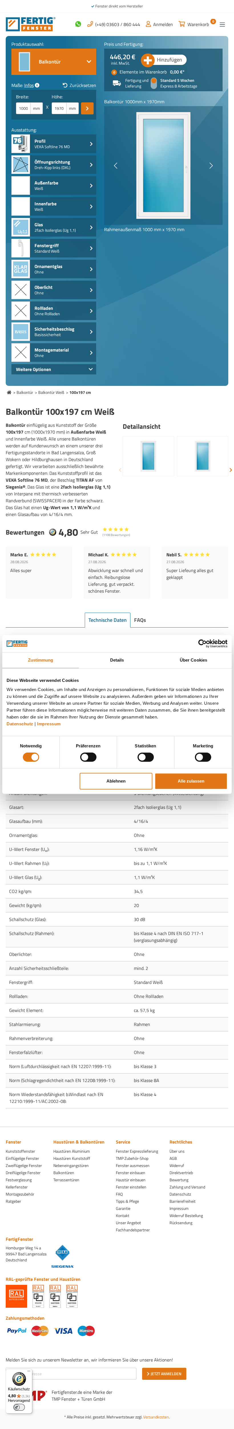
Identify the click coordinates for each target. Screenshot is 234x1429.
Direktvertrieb (181, 1173)
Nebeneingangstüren (71, 1165)
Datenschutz (20, 723)
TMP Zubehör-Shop (132, 1158)
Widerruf (177, 1165)
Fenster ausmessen (133, 1165)
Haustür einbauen (131, 1180)
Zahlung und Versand (187, 1187)
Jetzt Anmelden (166, 1374)
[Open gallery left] (115, 165)
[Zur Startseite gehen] (31, 23)
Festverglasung (19, 1180)
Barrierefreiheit (182, 1201)
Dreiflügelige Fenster (23, 1173)
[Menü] (222, 24)
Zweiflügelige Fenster (24, 1165)
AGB (173, 1158)
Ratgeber (13, 1201)
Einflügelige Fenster (22, 1158)
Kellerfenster (17, 1187)
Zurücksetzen (83, 85)
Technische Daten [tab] (107, 620)
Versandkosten (156, 1417)
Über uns (177, 1151)
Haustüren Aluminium (71, 1151)
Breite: (22, 96)
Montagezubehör (20, 1194)
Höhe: (57, 96)
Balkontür (25, 392)
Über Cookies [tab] (193, 660)
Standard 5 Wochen (177, 80)
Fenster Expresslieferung (137, 1151)
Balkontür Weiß (51, 392)
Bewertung (179, 1180)
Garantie (123, 1208)
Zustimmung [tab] (40, 660)
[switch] (88, 757)
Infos (29, 85)
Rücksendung (181, 1223)
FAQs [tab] (140, 620)
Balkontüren (63, 1173)
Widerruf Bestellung (186, 1215)
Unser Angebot (128, 1223)
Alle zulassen (191, 781)
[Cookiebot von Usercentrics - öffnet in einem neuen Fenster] (202, 643)
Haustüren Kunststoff (71, 1158)
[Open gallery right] (211, 165)
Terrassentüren (66, 1180)
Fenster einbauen (130, 1173)
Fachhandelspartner (133, 1230)
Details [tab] (117, 660)
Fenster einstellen (131, 1187)
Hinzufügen (169, 59)
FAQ (119, 1194)
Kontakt (122, 1215)
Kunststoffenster (20, 1151)
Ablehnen (116, 781)
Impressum (49, 723)
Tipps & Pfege (127, 1201)
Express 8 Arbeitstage (178, 86)
